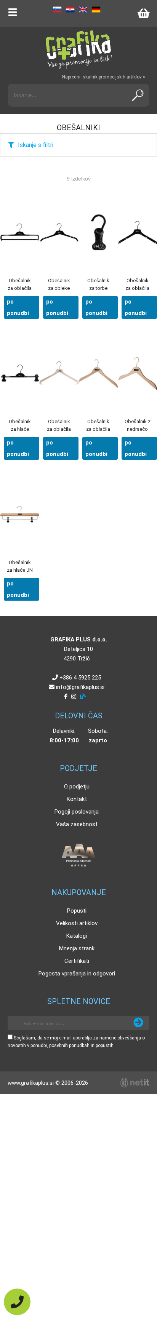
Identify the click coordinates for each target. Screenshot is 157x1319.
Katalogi (76, 935)
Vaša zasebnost (77, 824)
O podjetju (77, 786)
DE (96, 9)
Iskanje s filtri (35, 145)
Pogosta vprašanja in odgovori (76, 973)
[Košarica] (143, 13)
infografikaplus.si (80, 687)
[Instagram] (73, 696)
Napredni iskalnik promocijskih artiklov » (103, 77)
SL (57, 9)
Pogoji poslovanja (76, 811)
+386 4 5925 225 (80, 677)
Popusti (77, 910)
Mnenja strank (77, 948)
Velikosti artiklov (77, 923)
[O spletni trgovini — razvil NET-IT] (134, 1082)
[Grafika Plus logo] (78, 49)
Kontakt (77, 799)
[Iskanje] (137, 95)
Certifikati (76, 961)
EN (83, 9)
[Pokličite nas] (17, 1302)
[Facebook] (65, 696)
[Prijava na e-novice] (138, 1023)
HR (70, 9)
